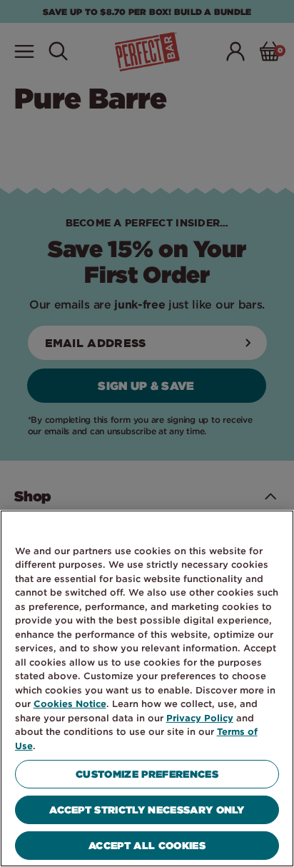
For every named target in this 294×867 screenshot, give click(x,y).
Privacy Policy (199, 717)
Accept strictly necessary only (147, 809)
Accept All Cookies (147, 845)
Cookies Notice (70, 703)
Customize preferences (147, 774)
